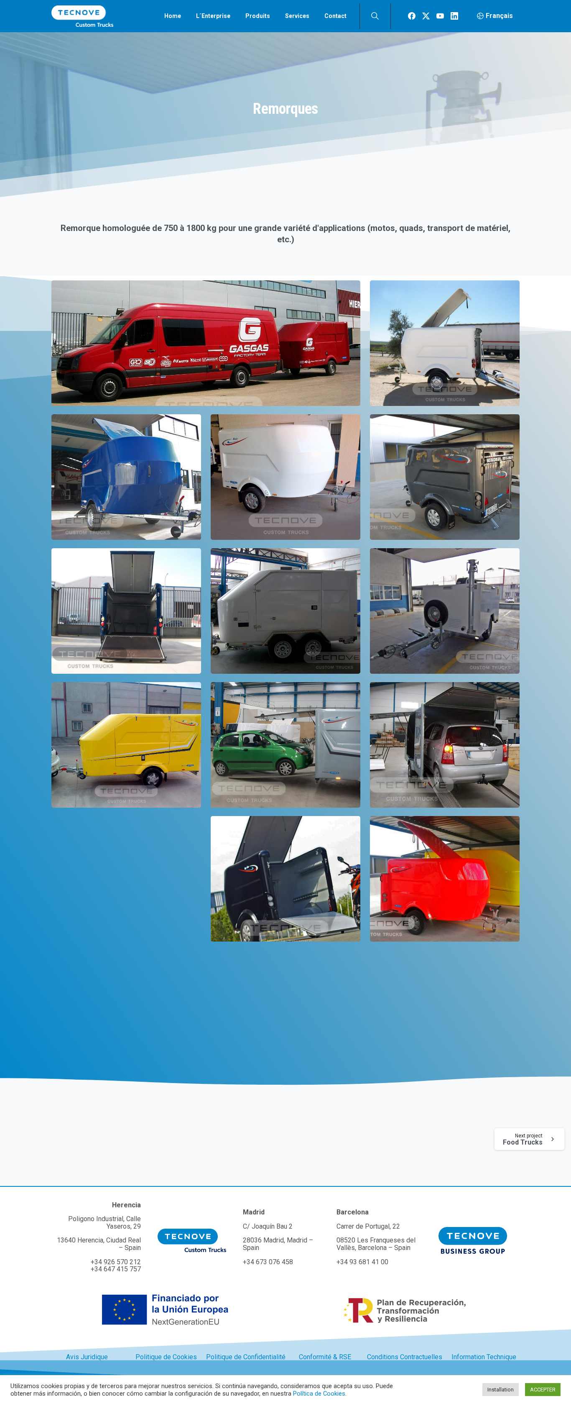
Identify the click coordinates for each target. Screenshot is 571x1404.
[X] (426, 16)
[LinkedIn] (454, 16)
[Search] (375, 16)
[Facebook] (412, 16)
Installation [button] (500, 1389)
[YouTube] (440, 16)
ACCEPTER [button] (543, 1389)
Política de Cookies (319, 1393)
